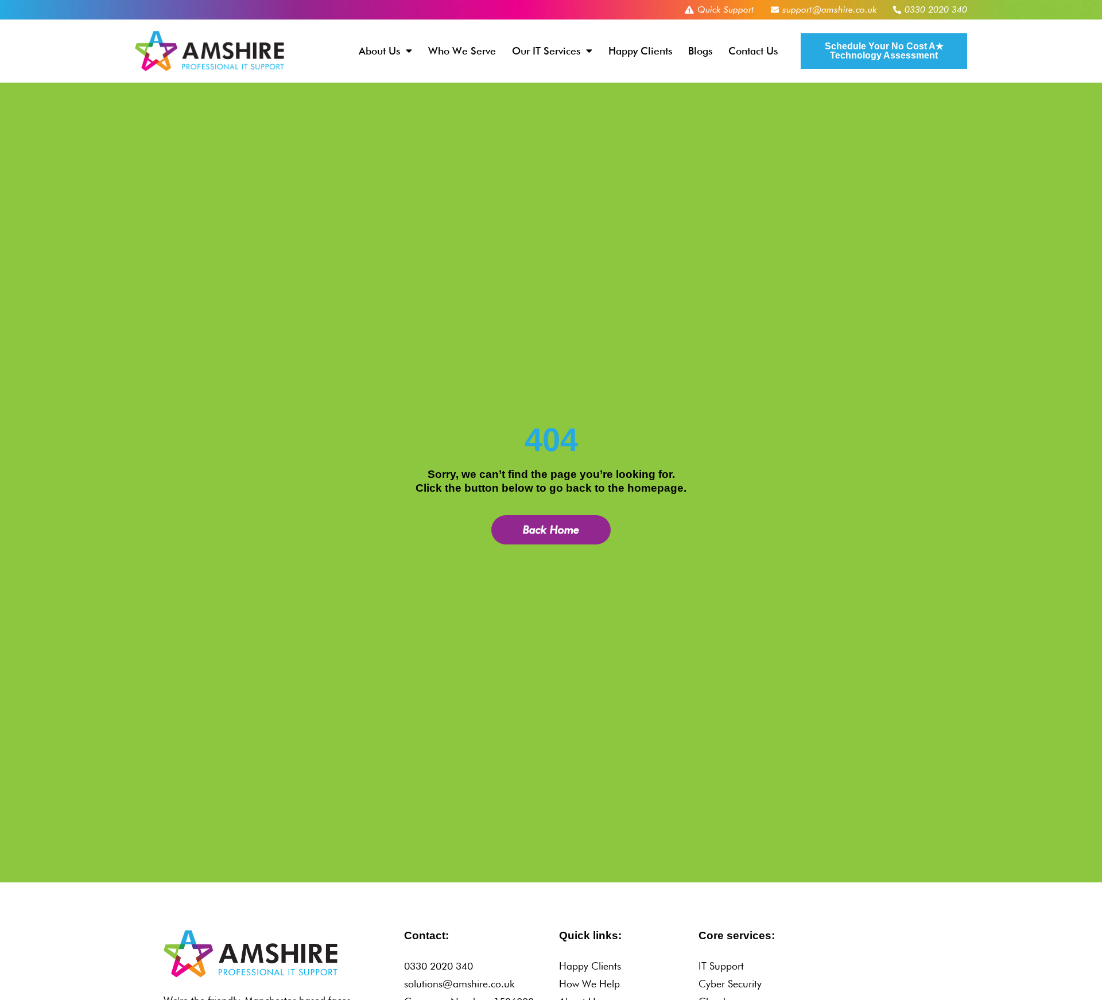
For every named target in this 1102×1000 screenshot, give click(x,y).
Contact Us (753, 51)
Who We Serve (462, 51)
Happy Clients (640, 51)
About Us (379, 51)
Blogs (700, 51)
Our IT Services (546, 51)
